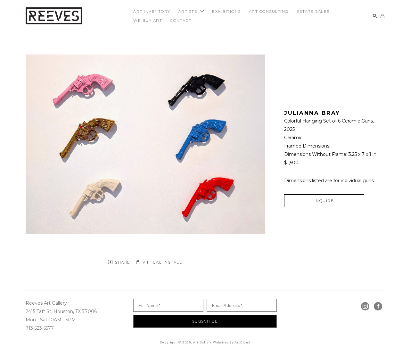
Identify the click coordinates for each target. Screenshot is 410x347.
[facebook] (378, 306)
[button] (191, 11)
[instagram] (365, 306)
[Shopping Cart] (382, 16)
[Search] (375, 16)
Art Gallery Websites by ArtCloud (221, 342)
